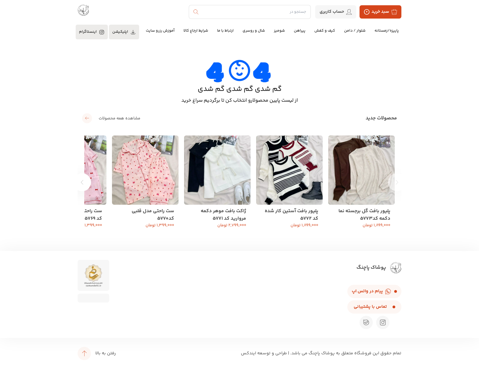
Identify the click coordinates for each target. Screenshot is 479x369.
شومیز (279, 31)
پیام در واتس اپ (367, 291)
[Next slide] (82, 182)
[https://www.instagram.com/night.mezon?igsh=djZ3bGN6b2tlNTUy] (382, 322)
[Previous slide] (397, 182)
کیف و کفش (324, 31)
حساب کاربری (332, 11)
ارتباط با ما (225, 31)
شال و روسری (254, 31)
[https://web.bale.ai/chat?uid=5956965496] (366, 322)
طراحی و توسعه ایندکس (264, 353)
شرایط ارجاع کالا (196, 31)
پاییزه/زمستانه (386, 31)
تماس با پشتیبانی (370, 306)
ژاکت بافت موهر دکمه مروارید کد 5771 (223, 214)
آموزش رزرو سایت (160, 31)
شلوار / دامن (355, 31)
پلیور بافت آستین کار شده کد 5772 (291, 214)
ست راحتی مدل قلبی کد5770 (153, 214)
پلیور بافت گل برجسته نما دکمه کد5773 (364, 214)
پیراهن (299, 31)
